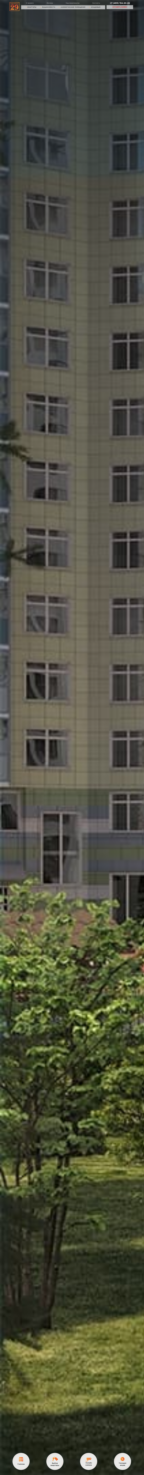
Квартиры (31, 7)
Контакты (96, 3)
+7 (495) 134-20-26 (120, 3)
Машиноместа (48, 7)
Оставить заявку (119, 7)
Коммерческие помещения (73, 7)
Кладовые (95, 7)
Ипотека (50, 3)
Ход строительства (72, 3)
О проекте (30, 3)
